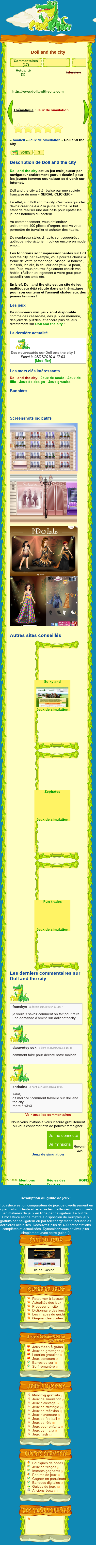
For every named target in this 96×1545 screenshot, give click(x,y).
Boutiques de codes (47, 1463)
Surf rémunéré (43, 1366)
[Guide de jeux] (50, 17)
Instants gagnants (46, 1471)
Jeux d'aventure (44, 1415)
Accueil (19, 140)
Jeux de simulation (46, 1399)
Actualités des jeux (46, 1302)
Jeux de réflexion (45, 1411)
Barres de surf (43, 1362)
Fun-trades (52, 901)
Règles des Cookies (56, 1181)
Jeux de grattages (46, 1351)
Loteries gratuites (45, 1355)
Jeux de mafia (43, 1430)
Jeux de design (32, 382)
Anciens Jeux (42, 1490)
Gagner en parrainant (49, 1479)
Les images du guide (48, 1314)
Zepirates (52, 791)
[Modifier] (43, 361)
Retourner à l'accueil (48, 1299)
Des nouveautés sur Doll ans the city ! (43, 352)
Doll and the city (23, 171)
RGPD (84, 1180)
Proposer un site (45, 1306)
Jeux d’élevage (44, 1403)
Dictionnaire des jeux (48, 1310)
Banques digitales (46, 1482)
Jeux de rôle (41, 1422)
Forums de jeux (44, 1475)
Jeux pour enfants (46, 1426)
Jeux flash (40, 1434)
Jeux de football (44, 1419)
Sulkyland (52, 681)
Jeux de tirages (44, 1467)
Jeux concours (43, 1359)
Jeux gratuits (59, 382)
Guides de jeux (44, 1486)
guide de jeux (58, 1198)
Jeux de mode (52, 378)
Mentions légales (27, 1181)
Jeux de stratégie (45, 1407)
